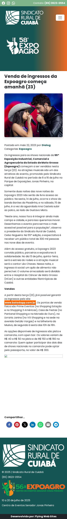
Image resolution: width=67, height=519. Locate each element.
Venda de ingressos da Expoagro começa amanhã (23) (30, 81)
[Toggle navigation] (60, 18)
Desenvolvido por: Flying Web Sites (33, 516)
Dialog (46, 145)
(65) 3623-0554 (55, 3)
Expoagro (25, 149)
